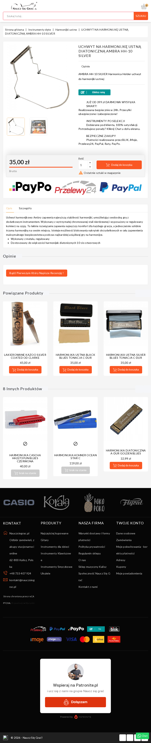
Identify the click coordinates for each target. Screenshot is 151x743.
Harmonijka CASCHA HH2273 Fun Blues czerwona (25, 458)
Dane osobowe (125, 533)
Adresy (120, 560)
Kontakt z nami (88, 586)
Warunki (30, 603)
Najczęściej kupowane (54, 533)
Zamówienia (124, 540)
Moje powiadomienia (129, 573)
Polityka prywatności (91, 546)
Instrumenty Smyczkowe (56, 566)
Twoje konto (130, 523)
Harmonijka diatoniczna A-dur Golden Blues (126, 452)
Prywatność (17, 603)
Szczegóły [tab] (25, 208)
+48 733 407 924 (20, 573)
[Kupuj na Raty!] (111, 92)
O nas (82, 560)
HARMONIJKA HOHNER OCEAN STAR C (75, 456)
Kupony (121, 566)
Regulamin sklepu (89, 553)
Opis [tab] (9, 208)
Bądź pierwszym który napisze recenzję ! (36, 273)
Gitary (45, 540)
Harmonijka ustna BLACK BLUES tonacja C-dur (75, 356)
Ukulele (45, 573)
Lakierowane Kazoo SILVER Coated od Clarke (25, 356)
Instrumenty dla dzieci (55, 546)
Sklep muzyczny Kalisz (92, 566)
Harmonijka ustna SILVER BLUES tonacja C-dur (126, 356)
